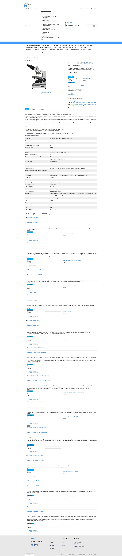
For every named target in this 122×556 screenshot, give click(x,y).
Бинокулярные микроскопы (41, 54)
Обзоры (46, 8)
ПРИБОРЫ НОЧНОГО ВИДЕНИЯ (32, 49)
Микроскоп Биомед (82, 105)
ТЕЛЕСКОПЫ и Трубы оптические (33, 45)
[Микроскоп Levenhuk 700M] (62, 320)
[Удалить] (96, 79)
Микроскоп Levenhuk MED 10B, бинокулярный (72, 260)
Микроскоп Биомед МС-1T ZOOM (69, 285)
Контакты (59, 42)
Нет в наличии (30, 415)
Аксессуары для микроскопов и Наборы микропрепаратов (38, 47)
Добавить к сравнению (73, 101)
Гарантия (40, 42)
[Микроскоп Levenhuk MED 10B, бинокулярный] (62, 243)
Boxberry (69, 97)
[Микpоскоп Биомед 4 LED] (62, 217)
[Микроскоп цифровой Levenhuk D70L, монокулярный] (62, 375)
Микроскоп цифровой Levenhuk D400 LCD (71, 524)
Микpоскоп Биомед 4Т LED (68, 496)
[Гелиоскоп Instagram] (37, 545)
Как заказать (47, 42)
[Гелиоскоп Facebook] (35, 545)
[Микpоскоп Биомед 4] (46, 77)
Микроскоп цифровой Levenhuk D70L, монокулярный (73, 392)
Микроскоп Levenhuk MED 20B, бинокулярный (72, 446)
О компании (28, 42)
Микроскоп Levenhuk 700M (68, 337)
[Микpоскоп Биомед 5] (62, 295)
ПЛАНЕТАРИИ (91, 49)
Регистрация (82, 8)
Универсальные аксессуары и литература (35, 52)
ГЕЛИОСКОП (86, 62)
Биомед (91, 63)
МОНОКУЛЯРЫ (63, 45)
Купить (70, 76)
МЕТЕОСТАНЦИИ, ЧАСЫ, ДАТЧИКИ (78, 49)
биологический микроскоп (75, 104)
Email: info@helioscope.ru (79, 547)
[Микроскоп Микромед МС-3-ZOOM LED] (62, 455)
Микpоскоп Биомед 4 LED (68, 233)
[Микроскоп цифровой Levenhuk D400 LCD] (62, 506)
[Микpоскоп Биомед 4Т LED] (62, 480)
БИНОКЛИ (56, 45)
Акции (40, 8)
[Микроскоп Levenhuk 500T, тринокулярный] (62, 347)
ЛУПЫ (67, 49)
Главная (26, 54)
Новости (35, 8)
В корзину (30, 232)
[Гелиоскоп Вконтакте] (32, 545)
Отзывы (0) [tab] (32, 109)
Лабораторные (93, 102)
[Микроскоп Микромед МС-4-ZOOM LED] (62, 402)
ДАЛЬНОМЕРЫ (60, 49)
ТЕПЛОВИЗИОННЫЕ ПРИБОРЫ (48, 49)
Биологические (87, 102)
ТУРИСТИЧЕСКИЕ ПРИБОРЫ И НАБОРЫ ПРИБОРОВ (65, 47)
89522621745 (69, 22)
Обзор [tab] (27, 109)
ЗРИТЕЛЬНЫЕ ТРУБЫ (46, 45)
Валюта (93, 8)
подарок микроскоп (92, 104)
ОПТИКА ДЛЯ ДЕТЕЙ (82, 47)
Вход (88, 8)
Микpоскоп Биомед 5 (67, 311)
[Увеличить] (27, 218)
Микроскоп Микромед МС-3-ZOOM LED (70, 471)
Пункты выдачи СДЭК (72, 94)
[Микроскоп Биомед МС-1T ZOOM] (62, 269)
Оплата (34, 42)
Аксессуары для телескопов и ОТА (76, 45)
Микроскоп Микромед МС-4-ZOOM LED (70, 416)
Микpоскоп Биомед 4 (87, 78)
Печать (85, 99)
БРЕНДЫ (48, 52)
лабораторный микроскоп (73, 105)
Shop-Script (28, 8)
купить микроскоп (84, 104)
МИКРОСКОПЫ (90, 45)
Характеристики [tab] (40, 109)
